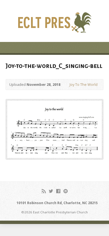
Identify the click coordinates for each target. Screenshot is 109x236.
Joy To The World (84, 84)
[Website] (65, 191)
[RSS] (44, 191)
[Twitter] (51, 191)
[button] (54, 129)
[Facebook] (58, 191)
